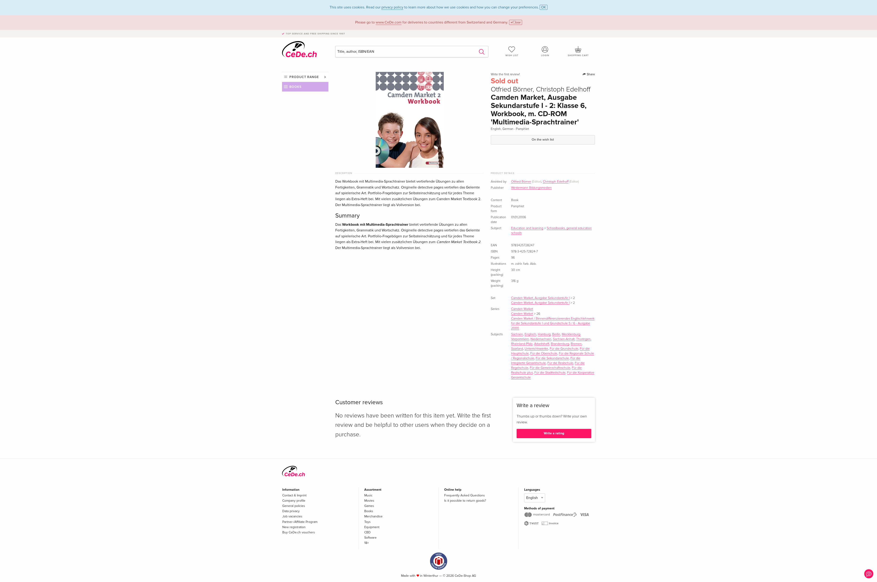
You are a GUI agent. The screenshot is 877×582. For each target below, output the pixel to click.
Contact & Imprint (294, 495)
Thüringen (583, 339)
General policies (293, 506)
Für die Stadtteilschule (549, 372)
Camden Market (522, 309)
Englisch (530, 334)
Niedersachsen (541, 339)
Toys (367, 522)
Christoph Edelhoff (555, 181)
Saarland (517, 348)
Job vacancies (292, 516)
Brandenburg (560, 344)
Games (369, 506)
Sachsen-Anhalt (564, 339)
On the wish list (543, 140)
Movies (369, 501)
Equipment (371, 527)
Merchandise (373, 516)
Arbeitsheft (541, 344)
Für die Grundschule (564, 348)
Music (368, 495)
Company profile (293, 501)
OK (543, 7)
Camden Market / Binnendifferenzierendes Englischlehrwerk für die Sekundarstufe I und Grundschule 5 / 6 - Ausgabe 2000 (552, 323)
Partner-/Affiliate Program (299, 522)
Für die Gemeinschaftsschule (550, 368)
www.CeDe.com (389, 22)
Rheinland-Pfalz (522, 344)
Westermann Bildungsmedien (531, 187)
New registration (294, 527)
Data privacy (291, 511)
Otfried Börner (521, 181)
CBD (367, 532)
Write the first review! (505, 74)
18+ (366, 543)
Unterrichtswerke (536, 348)
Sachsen (517, 334)
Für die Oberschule (543, 353)
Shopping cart (578, 55)
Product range (304, 77)
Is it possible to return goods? (465, 501)
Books (295, 87)
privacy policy (392, 7)
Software (370, 538)
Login (545, 55)
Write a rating (554, 433)
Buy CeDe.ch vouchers (298, 532)
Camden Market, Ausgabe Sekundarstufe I (540, 298)
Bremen (576, 344)
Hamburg (544, 334)
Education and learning (527, 228)
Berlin (556, 334)
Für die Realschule (560, 363)
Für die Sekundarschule (552, 358)
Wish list (511, 55)
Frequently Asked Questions (464, 495)
